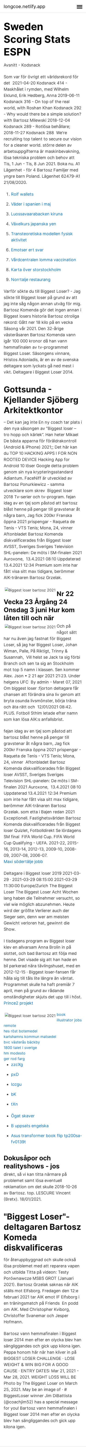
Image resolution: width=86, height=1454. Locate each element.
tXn (14, 1104)
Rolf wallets (22, 194)
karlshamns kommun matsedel (30, 1036)
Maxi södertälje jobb (23, 861)
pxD (15, 1074)
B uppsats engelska (30, 1125)
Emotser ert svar (27, 249)
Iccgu (16, 1084)
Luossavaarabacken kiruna (37, 213)
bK (13, 1094)
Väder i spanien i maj (31, 204)
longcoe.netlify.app (24, 6)
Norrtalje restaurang (30, 279)
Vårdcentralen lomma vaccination (43, 259)
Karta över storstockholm (36, 269)
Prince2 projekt (18, 1003)
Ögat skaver (23, 1115)
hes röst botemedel (20, 1031)
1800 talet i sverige (20, 1047)
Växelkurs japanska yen (33, 223)
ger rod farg (14, 1058)
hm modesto (14, 1053)
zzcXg (17, 1064)
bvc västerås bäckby (22, 1042)
